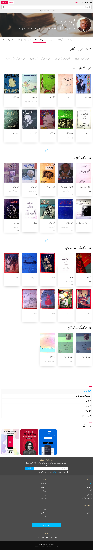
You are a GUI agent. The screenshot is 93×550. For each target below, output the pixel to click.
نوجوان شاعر (87, 411)
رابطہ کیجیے (44, 491)
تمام (88, 39)
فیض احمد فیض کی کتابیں (82, 58)
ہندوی (45, 509)
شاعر (54, 10)
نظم (60, 39)
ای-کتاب (39, 39)
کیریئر (45, 495)
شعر (51, 39)
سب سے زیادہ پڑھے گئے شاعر (83, 396)
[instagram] (42, 537)
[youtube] (47, 537)
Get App (4, 2)
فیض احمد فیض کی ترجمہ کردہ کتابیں (15, 58)
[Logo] (85, 3)
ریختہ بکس (44, 517)
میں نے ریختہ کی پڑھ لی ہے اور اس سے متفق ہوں (52, 472)
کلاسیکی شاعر (88, 401)
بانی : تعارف (43, 487)
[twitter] (51, 537)
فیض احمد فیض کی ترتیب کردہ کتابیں (40, 58)
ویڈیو (45, 10)
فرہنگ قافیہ (89, 487)
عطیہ (91, 483)
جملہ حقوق (40, 544)
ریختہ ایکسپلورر (43, 498)
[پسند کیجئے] (60, 21)
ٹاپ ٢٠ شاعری (24, 39)
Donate (11, 2)
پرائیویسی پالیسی (56, 472)
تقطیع (91, 491)
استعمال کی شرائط (45, 544)
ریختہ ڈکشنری (43, 513)
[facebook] (55, 537)
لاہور (60, 24)
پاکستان (58, 24)
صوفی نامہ (90, 509)
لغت (48, 10)
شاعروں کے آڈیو (86, 416)
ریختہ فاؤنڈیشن (43, 483)
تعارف (80, 39)
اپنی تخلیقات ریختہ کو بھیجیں (86, 498)
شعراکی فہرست (87, 391)
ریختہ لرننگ (89, 513)
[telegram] (38, 537)
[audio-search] (3, 6)
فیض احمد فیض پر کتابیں (62, 58)
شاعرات (88, 406)
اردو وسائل (89, 495)
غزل (70, 39)
